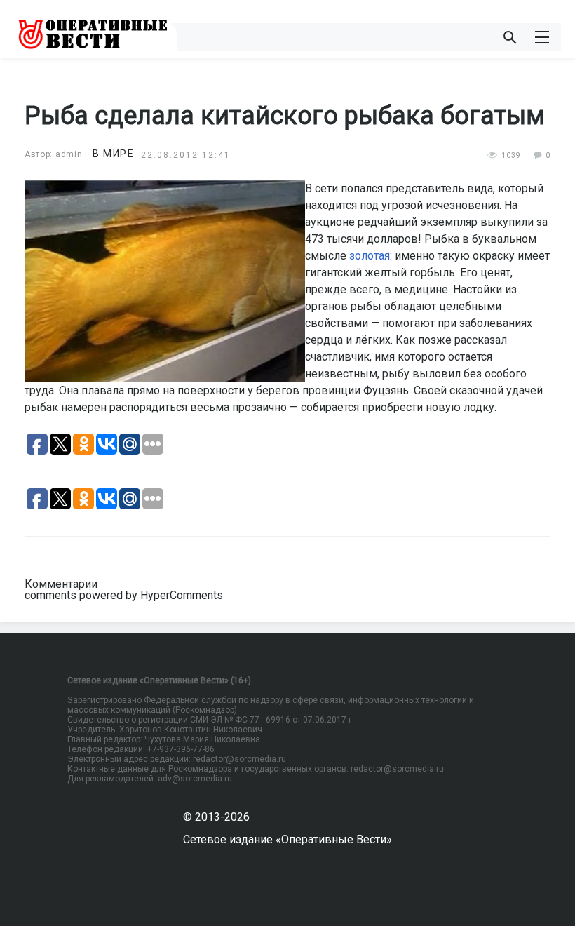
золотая (369, 255)
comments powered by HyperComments (124, 595)
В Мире (113, 153)
